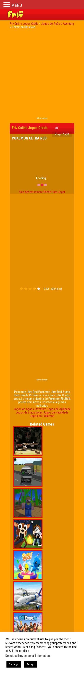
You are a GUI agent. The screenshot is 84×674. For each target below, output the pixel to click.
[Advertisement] (42, 74)
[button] (7, 4)
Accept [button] (30, 664)
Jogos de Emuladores (29, 412)
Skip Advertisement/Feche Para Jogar (42, 192)
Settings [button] (13, 664)
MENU (16, 5)
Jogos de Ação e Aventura (30, 409)
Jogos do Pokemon (42, 416)
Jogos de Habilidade (55, 412)
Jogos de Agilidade (59, 409)
